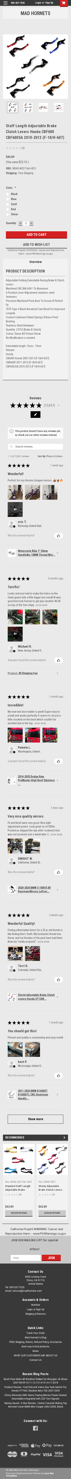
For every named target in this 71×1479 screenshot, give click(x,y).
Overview (35, 262)
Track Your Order (35, 1333)
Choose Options (19, 1213)
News (36, 1351)
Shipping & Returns (35, 1314)
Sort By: (42, 456)
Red (13, 209)
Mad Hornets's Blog (35, 1337)
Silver (14, 214)
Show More (42, 605)
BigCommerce (24, 1473)
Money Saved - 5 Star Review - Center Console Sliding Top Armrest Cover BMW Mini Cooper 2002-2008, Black (36, 1405)
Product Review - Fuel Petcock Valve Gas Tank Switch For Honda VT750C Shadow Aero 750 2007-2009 (35, 1389)
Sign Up (49, 2)
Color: (11, 187)
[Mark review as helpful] (58, 536)
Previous (6, 67)
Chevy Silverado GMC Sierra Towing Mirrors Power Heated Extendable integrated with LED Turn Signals (35, 1397)
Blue (14, 199)
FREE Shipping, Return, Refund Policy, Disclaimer (35, 1342)
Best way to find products (35, 1346)
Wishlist (35, 1305)
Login (38, 2)
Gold (14, 204)
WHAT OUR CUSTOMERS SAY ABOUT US (35, 1355)
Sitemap (33, 1470)
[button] (58, 405)
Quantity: (11, 223)
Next (65, 67)
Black (14, 194)
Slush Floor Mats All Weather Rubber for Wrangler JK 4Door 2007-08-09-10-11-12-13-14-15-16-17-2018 (35, 1381)
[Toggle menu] (5, 5)
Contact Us (35, 1360)
